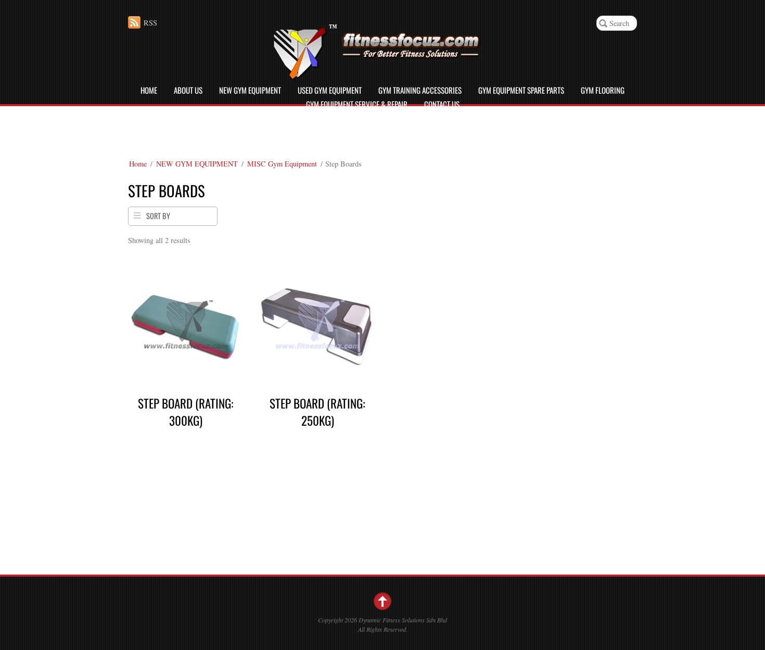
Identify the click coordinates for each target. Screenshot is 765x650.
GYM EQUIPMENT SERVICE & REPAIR (356, 104)
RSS (150, 23)
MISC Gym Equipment (282, 164)
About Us (188, 90)
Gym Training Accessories (420, 90)
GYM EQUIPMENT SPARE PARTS (521, 90)
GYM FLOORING (602, 90)
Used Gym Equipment (330, 90)
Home (149, 90)
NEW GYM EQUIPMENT (250, 90)
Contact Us (442, 104)
